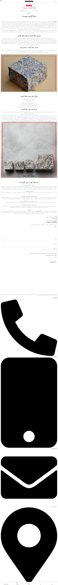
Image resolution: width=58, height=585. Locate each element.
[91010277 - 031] (29, 355)
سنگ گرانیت (55, 21)
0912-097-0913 (54, 448)
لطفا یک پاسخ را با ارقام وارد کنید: (51, 255)
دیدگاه (55, 226)
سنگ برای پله (38, 211)
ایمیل (55, 243)
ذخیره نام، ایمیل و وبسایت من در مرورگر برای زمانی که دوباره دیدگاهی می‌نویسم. (43, 253)
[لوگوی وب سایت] (29, 1)
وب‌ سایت (55, 248)
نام (56, 239)
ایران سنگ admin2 (24, 10)
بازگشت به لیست (54, 218)
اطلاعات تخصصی (29, 5)
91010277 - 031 (54, 356)
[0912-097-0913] (29, 447)
